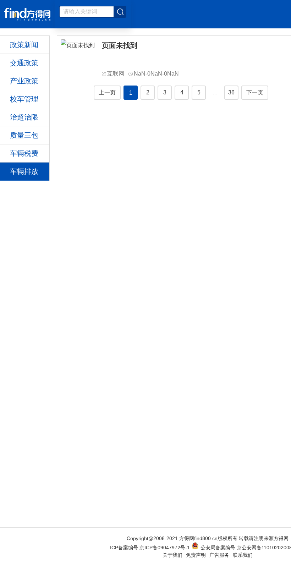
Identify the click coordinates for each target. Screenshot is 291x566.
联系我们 (243, 555)
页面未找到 (119, 45)
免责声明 (196, 555)
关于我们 (172, 555)
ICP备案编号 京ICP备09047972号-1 (150, 547)
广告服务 (219, 555)
